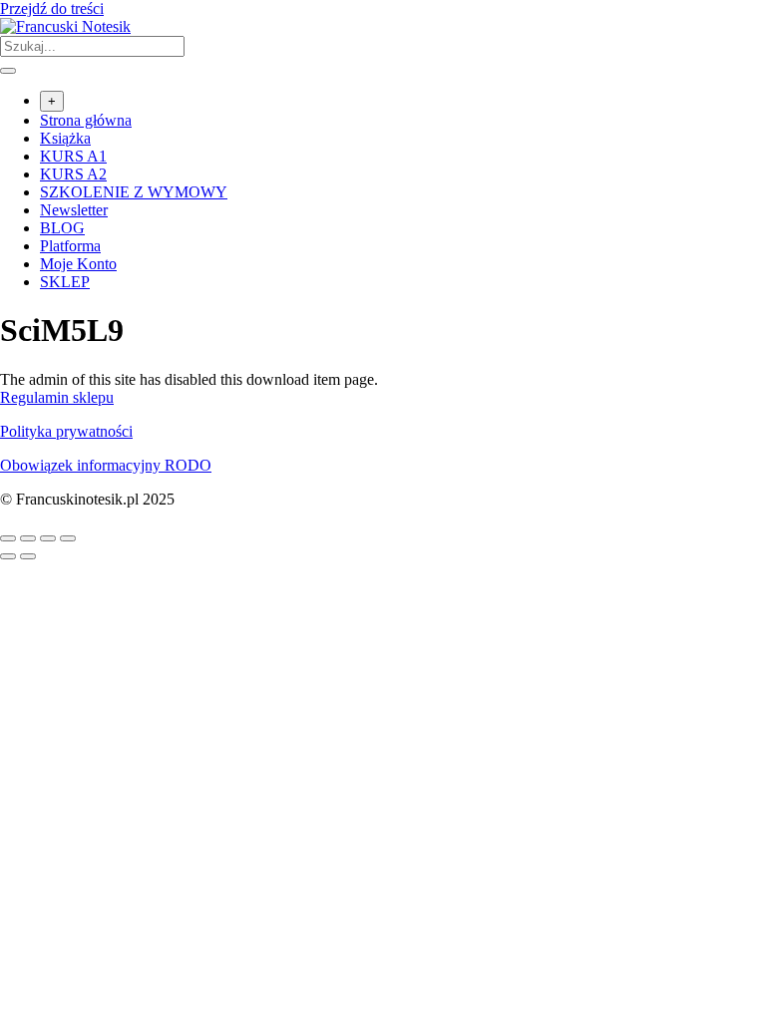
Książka (65, 138)
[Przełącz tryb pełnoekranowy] (28, 538)
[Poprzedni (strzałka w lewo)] (8, 556)
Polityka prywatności (66, 431)
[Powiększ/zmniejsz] (8, 538)
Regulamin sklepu (57, 397)
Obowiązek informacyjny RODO (105, 465)
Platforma (70, 245)
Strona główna (86, 120)
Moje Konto (78, 263)
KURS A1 (73, 156)
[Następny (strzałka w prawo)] (28, 556)
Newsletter (74, 209)
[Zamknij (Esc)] (68, 538)
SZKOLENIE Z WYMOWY (133, 191)
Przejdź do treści (52, 8)
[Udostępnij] (48, 538)
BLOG (62, 227)
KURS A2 (73, 174)
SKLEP (65, 281)
